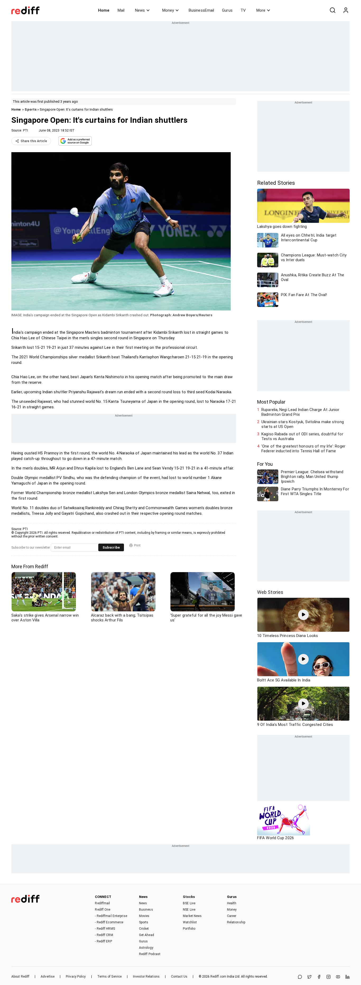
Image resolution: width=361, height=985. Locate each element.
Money (168, 10)
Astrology (146, 948)
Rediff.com (218, 976)
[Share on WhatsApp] (300, 977)
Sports (30, 109)
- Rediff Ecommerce (109, 922)
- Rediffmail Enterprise (111, 916)
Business (146, 909)
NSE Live (189, 909)
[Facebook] (319, 977)
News (140, 10)
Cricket (144, 928)
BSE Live (189, 903)
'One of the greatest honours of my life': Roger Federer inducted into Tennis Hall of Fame (303, 448)
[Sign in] (346, 10)
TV (243, 10)
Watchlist (190, 922)
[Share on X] (309, 977)
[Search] (332, 10)
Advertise (47, 976)
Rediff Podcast (149, 954)
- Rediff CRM (104, 935)
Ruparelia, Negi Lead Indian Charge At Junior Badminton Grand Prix (300, 412)
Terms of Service (109, 976)
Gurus (227, 10)
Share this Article (34, 141)
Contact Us (179, 976)
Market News (192, 916)
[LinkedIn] (347, 977)
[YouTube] (338, 977)
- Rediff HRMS (105, 928)
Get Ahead (146, 935)
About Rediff (20, 976)
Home (103, 10)
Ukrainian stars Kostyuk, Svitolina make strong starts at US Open (302, 424)
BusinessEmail (201, 10)
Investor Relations (146, 976)
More (260, 10)
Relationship (236, 922)
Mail (121, 10)
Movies (144, 916)
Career (232, 916)
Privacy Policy (76, 976)
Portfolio (189, 928)
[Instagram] (328, 977)
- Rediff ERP (103, 941)
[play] (303, 614)
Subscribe (111, 547)
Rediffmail (102, 903)
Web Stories (270, 592)
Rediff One (102, 909)
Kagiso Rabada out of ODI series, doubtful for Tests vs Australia (302, 436)
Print (137, 545)
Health (232, 903)
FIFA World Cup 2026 (275, 837)
